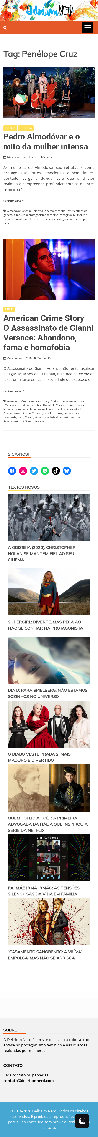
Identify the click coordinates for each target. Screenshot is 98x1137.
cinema (38, 211)
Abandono (13, 401)
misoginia (65, 215)
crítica (38, 405)
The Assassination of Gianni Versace (41, 419)
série (38, 417)
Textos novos (24, 487)
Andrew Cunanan (62, 401)
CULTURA (26, 128)
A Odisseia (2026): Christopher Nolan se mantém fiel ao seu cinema (42, 553)
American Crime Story (35, 401)
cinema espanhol (55, 211)
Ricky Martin (25, 417)
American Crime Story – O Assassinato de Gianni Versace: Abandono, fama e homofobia (48, 333)
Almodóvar (14, 211)
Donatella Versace (54, 405)
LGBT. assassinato (67, 409)
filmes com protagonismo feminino (36, 215)
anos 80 (27, 211)
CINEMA (10, 128)
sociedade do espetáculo (58, 417)
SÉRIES (9, 309)
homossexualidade (42, 409)
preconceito (71, 413)
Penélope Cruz (53, 413)
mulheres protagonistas (58, 219)
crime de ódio (24, 405)
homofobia (22, 409)
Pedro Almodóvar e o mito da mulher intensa (45, 141)
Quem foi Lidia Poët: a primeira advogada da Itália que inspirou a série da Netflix (48, 824)
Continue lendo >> (14, 200)
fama (71, 405)
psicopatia (9, 417)
